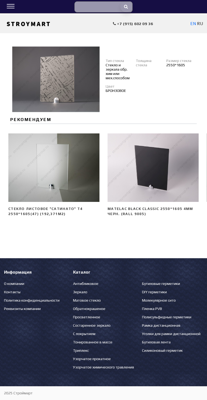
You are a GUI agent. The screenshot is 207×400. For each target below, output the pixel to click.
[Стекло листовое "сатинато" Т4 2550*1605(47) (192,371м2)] (53, 167)
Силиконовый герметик (162, 350)
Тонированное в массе (92, 342)
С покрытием (84, 334)
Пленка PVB (152, 308)
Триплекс (81, 350)
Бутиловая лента (156, 342)
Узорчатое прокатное (92, 359)
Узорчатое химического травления (103, 367)
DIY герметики (154, 292)
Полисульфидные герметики (166, 317)
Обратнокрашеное (89, 308)
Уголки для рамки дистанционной (171, 334)
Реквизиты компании (22, 308)
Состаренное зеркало (92, 325)
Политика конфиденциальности (32, 300)
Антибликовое (85, 283)
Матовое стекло (87, 300)
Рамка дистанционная (161, 325)
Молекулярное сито (159, 300)
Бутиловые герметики (161, 283)
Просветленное (86, 317)
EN (193, 23)
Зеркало (80, 292)
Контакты (12, 292)
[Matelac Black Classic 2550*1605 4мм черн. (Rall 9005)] (153, 167)
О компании (14, 283)
